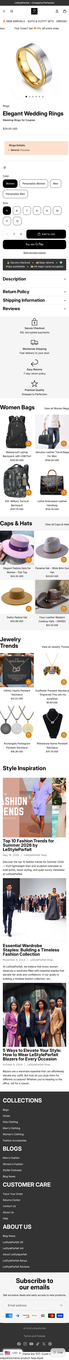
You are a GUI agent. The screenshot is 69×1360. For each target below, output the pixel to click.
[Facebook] (19, 1344)
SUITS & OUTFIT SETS (41, 21)
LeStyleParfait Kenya (15, 1260)
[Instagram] (25, 1344)
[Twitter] (44, 1344)
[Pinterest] (50, 1344)
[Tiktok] (38, 1344)
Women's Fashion (13, 1163)
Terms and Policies (34, 1335)
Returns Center (11, 1199)
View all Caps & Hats (57, 524)
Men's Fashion (11, 1157)
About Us (8, 1212)
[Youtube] (31, 1344)
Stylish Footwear (12, 1170)
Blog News (9, 1176)
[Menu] (4, 11)
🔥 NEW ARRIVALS (14, 21)
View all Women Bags (56, 408)
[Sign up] (61, 1305)
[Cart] (65, 11)
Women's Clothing (13, 1134)
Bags (6, 1109)
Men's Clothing (11, 1127)
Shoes (6, 1115)
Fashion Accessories (14, 1140)
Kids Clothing (10, 1121)
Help (5, 1218)
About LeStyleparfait (15, 1254)
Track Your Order (13, 1193)
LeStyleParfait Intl (13, 1248)
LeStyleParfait (38, 1328)
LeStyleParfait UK (13, 1241)
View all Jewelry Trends (55, 646)
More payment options (35, 252)
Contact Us (9, 1206)
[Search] (12, 11)
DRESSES (61, 21)
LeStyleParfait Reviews (16, 1266)
